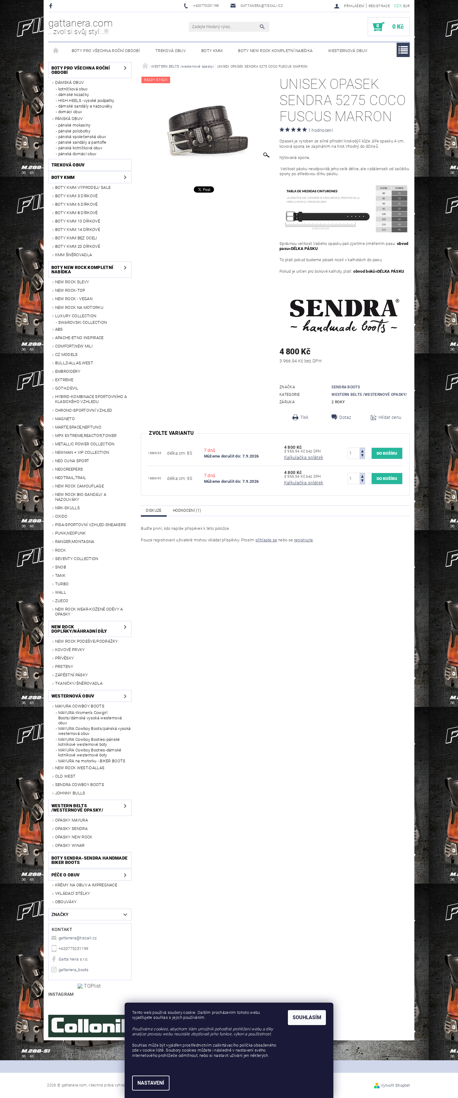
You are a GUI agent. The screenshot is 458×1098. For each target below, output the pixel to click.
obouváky (66, 901)
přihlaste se (266, 540)
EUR (406, 6)
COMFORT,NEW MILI (74, 346)
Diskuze (153, 510)
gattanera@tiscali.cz (78, 938)
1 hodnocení (320, 130)
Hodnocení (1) (187, 510)
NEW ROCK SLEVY (72, 282)
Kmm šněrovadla (73, 254)
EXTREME (64, 379)
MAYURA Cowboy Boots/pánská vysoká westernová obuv (94, 731)
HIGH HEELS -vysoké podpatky (86, 100)
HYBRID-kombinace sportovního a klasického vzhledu (91, 399)
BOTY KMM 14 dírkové (77, 229)
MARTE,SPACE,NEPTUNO (78, 427)
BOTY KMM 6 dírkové (76, 204)
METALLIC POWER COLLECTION (85, 444)
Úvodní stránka (56, 51)
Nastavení (150, 1083)
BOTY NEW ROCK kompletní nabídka (275, 50)
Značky (60, 914)
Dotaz (345, 417)
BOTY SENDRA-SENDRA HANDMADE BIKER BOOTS (89, 860)
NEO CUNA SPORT (72, 460)
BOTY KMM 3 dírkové (76, 196)
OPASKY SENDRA (71, 828)
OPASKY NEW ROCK (74, 837)
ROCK (60, 550)
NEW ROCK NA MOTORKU (79, 307)
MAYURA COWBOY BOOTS (79, 706)
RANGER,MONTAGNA (74, 541)
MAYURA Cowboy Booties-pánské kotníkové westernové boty (89, 742)
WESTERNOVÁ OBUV (347, 50)
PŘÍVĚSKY (64, 658)
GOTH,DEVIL (66, 388)
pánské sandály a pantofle (82, 142)
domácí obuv (70, 111)
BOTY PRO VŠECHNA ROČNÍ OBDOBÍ (106, 50)
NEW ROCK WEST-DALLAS (79, 767)
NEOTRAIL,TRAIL (70, 477)
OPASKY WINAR (70, 845)
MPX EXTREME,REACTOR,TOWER (86, 435)
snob (60, 567)
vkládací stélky (72, 893)
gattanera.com (80, 26)
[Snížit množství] (362, 456)
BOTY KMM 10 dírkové (77, 221)
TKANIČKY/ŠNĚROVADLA (79, 683)
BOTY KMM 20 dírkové (77, 246)
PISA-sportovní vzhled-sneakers (90, 524)
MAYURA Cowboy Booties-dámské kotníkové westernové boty (90, 752)
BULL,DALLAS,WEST (74, 363)
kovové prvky (70, 649)
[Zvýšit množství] (362, 450)
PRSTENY (64, 666)
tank (60, 575)
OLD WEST (65, 776)
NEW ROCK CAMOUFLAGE (79, 486)
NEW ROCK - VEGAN (74, 298)
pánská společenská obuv (82, 136)
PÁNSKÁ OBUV (69, 118)
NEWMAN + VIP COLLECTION (82, 452)
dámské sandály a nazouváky (85, 106)
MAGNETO (65, 418)
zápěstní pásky (71, 675)
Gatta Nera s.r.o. (73, 959)
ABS (59, 329)
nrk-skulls (67, 508)
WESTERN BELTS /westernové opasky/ (77, 808)
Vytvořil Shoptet (395, 1085)
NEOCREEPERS (69, 469)
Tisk (304, 417)
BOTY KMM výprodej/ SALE (83, 187)
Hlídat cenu (390, 417)
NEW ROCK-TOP (70, 290)
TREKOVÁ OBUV (170, 50)
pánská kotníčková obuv (80, 148)
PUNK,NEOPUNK (70, 533)
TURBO (62, 584)
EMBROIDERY (67, 371)
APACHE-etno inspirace (79, 337)
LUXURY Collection (75, 316)
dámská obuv (69, 82)
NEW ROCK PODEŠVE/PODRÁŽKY (86, 641)
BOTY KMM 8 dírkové (76, 212)
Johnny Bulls (70, 793)
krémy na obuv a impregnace (86, 885)
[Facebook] (51, 5)
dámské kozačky (73, 94)
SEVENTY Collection (76, 558)
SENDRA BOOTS (346, 387)
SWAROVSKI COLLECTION (82, 322)
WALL (60, 592)
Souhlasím (307, 1017)
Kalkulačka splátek (303, 457)
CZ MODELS (66, 354)
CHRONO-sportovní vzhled (83, 410)
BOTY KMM (212, 50)
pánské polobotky (74, 131)
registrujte (303, 540)
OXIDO (61, 516)
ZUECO (62, 600)
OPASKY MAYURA (71, 820)
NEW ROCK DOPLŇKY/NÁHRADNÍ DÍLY (79, 629)
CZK (398, 5)
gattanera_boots (74, 969)
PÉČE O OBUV (65, 874)
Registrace (379, 6)
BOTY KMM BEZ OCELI (76, 238)
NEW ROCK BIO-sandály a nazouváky (80, 497)
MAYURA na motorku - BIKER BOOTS (92, 761)
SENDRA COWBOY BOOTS (79, 784)
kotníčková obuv (73, 89)
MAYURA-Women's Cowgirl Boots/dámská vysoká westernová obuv (90, 717)
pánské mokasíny (74, 125)
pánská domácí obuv (77, 153)
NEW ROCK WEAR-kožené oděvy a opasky (89, 611)
